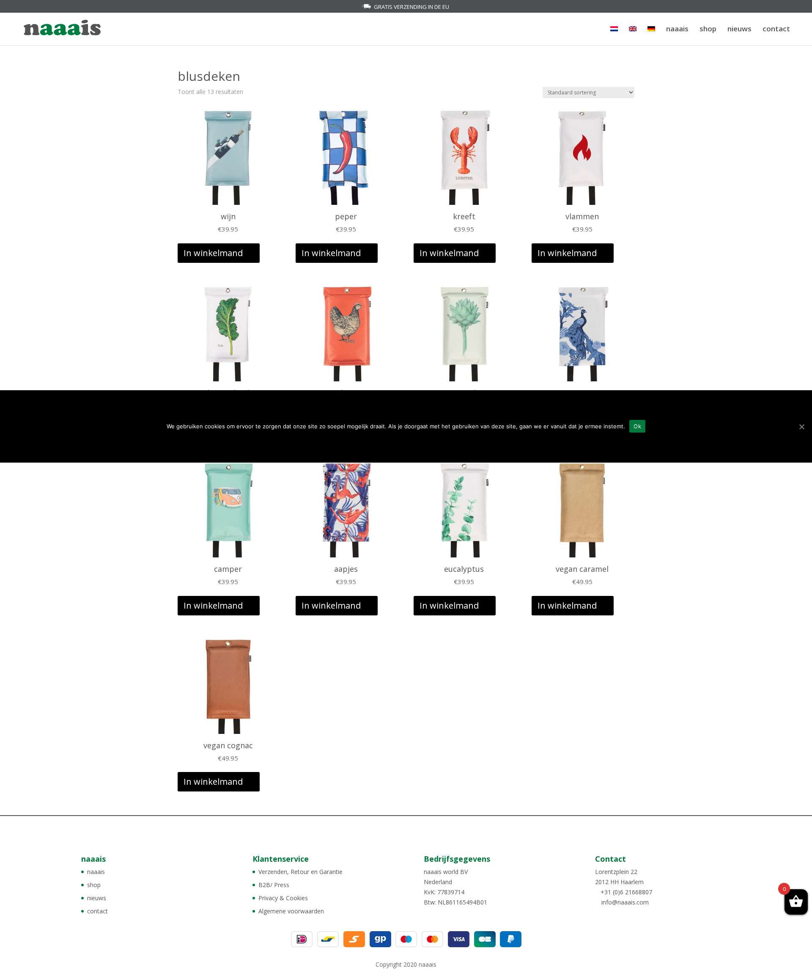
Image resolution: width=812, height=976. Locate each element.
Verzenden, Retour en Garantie (300, 872)
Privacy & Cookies (283, 898)
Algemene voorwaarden (291, 911)
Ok (637, 426)
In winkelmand (213, 253)
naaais (677, 29)
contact (776, 29)
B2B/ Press (273, 885)
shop (708, 29)
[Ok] (801, 426)
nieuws (739, 29)
